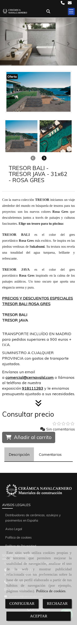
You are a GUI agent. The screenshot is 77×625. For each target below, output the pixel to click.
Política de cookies (50, 591)
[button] (44, 158)
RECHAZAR (57, 603)
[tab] (19, 454)
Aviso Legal (13, 529)
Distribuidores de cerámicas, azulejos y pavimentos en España (33, 517)
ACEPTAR (38, 616)
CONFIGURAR (21, 603)
